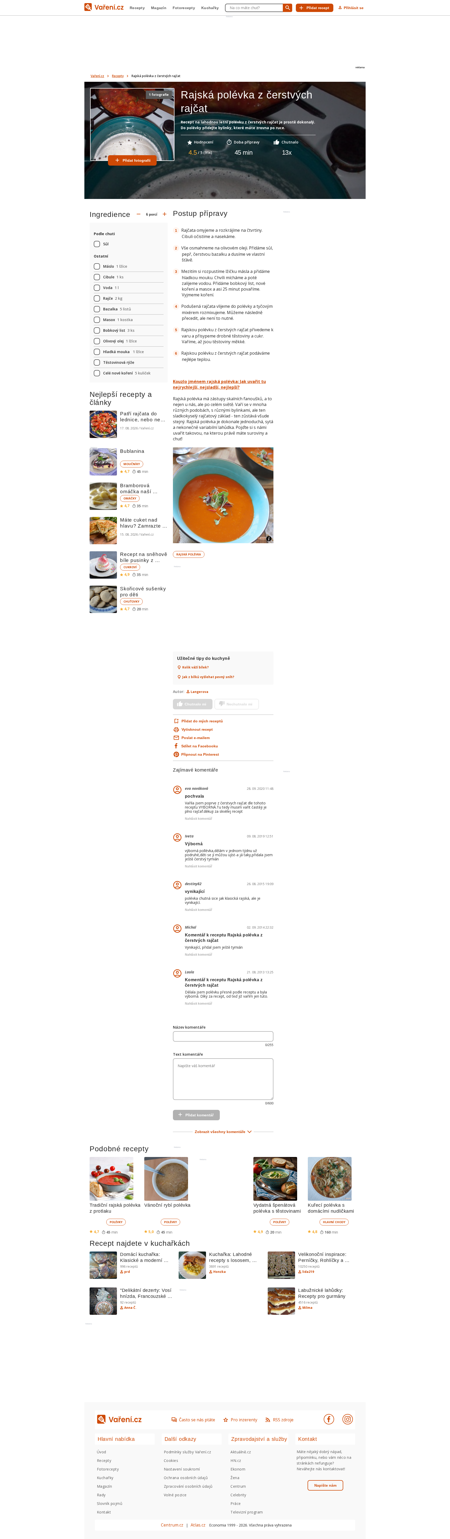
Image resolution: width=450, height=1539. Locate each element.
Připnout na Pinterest (200, 754)
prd (127, 1272)
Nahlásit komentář (198, 819)
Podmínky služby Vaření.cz (187, 1451)
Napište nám (325, 1485)
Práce (235, 1503)
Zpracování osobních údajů (188, 1486)
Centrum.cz (172, 1525)
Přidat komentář (199, 1115)
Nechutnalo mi (239, 704)
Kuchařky (210, 8)
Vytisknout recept (197, 729)
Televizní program (246, 1512)
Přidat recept (318, 8)
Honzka (219, 1272)
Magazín (158, 8)
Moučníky (131, 464)
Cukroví (130, 567)
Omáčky (129, 498)
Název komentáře (189, 1027)
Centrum (238, 1486)
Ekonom (237, 1469)
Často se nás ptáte (197, 1420)
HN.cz (235, 1460)
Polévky (116, 1222)
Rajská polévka (188, 554)
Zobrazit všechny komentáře (220, 1132)
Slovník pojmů (109, 1503)
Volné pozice (175, 1494)
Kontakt (104, 1512)
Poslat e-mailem (196, 738)
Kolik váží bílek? (195, 667)
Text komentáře (188, 1054)
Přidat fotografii (137, 160)
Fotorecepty (184, 8)
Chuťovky (131, 601)
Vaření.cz (97, 76)
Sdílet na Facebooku (199, 746)
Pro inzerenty (244, 1420)
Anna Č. (130, 1308)
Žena (234, 1477)
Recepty (137, 8)
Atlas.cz (198, 1525)
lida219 (308, 1272)
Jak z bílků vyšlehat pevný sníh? (208, 677)
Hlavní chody (334, 1222)
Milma (307, 1308)
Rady (101, 1494)
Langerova (199, 692)
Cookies (171, 1460)
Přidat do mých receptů (202, 721)
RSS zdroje (283, 1420)
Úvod (101, 1451)
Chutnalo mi (195, 704)
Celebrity (238, 1494)
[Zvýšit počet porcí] (164, 214)
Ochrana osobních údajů (186, 1477)
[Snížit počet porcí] (138, 214)
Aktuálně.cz (240, 1451)
